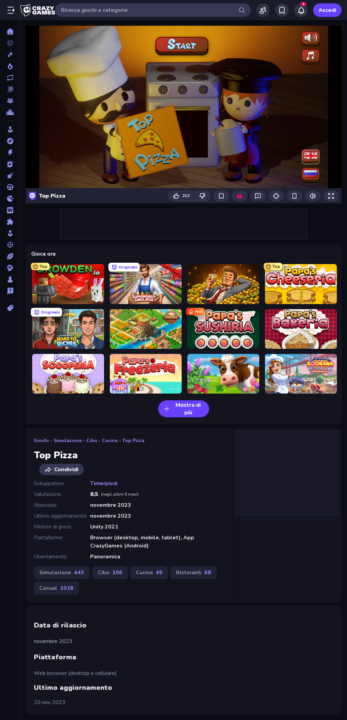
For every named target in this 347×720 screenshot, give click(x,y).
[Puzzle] (10, 221)
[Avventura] (10, 141)
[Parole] (10, 210)
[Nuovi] (10, 54)
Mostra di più (188, 408)
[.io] (10, 198)
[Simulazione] (10, 233)
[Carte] (10, 164)
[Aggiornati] (10, 77)
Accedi (327, 10)
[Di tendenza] (10, 66)
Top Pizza (133, 440)
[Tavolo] (10, 279)
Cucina (110, 440)
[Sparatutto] (10, 245)
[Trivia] (10, 291)
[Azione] (10, 152)
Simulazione (68, 440)
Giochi (41, 440)
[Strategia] (10, 268)
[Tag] (10, 308)
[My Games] (282, 10)
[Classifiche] (10, 112)
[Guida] (10, 187)
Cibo (91, 440)
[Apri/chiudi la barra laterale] (11, 10)
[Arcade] (10, 129)
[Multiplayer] (10, 100)
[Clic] (10, 175)
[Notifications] (301, 10)
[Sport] (10, 256)
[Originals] (10, 89)
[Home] (10, 31)
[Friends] (263, 10)
